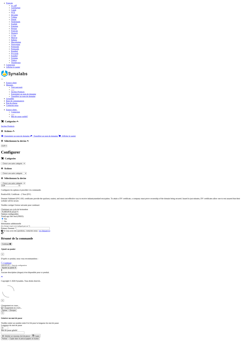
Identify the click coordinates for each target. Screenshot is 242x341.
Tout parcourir (16, 87)
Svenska (14, 58)
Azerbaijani (15, 8)
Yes (5, 219)
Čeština (14, 17)
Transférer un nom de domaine (23, 96)
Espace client (11, 83)
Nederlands (15, 22)
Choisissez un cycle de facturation (14, 209)
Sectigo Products (17, 92)
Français (9, 3)
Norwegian (15, 44)
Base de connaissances (15, 101)
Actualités (10, 99)
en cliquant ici (44, 231)
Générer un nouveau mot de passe (17, 336)
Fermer (4, 310)
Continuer (5, 244)
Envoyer (13, 310)
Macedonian (16, 42)
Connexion (10, 65)
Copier (36, 336)
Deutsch (14, 33)
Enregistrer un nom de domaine (23, 94)
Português (15, 47)
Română (14, 51)
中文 (13, 12)
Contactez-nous (12, 105)
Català (13, 10)
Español (14, 56)
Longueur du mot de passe (11, 325)
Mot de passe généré (9, 330)
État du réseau (11, 103)
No (5, 221)
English (14, 24)
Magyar (14, 38)
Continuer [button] (7, 263)
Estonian (14, 26)
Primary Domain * (8, 228)
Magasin (10, 85)
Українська (16, 62)
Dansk (13, 19)
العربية (14, 5)
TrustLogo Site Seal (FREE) (12, 216)
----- (12, 89)
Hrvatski (14, 15)
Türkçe (14, 60)
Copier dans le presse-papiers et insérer (24, 339)
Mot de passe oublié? (19, 116)
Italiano (14, 40)
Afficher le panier (13, 67)
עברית (13, 35)
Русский (14, 53)
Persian (14, 28)
